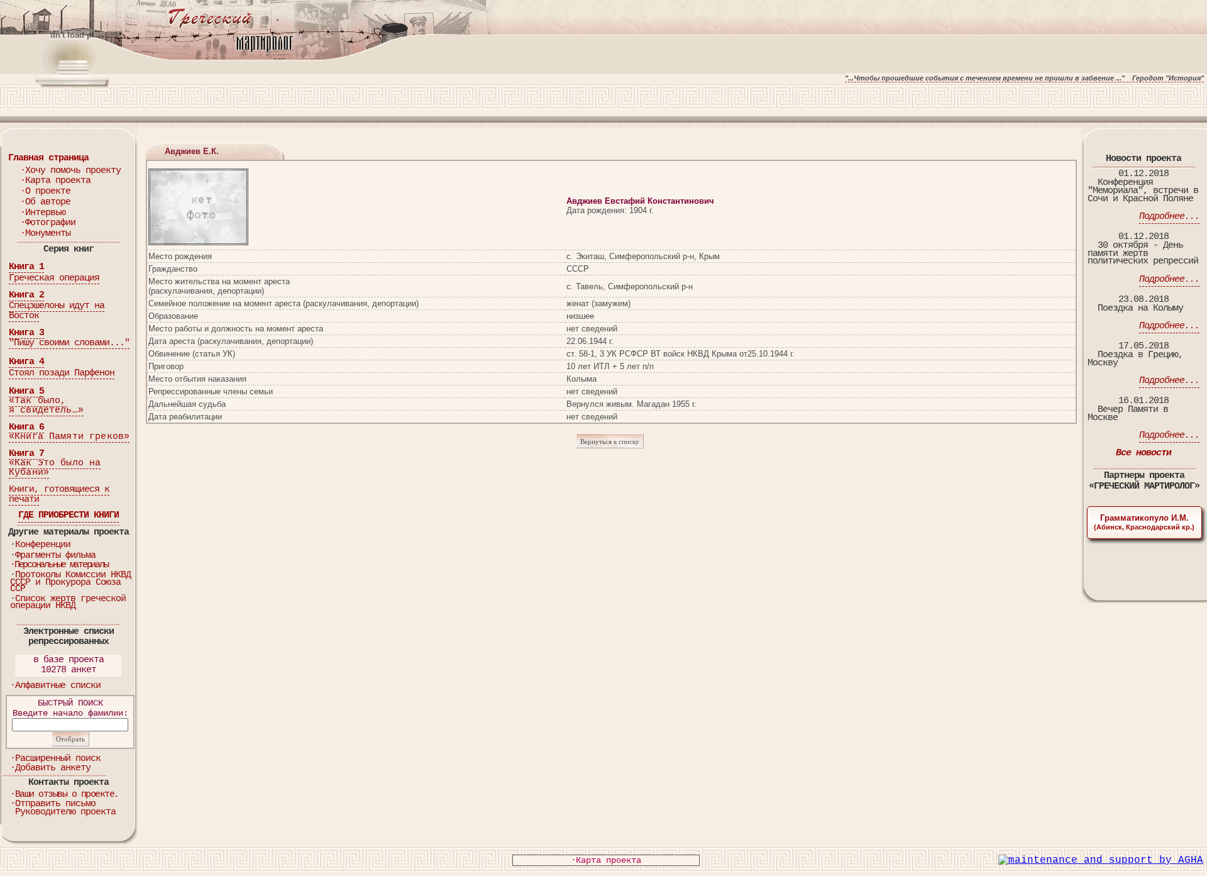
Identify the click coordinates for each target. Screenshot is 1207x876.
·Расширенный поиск (55, 758)
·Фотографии (47, 223)
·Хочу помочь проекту (70, 170)
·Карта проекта (55, 180)
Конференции (42, 545)
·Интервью (42, 213)
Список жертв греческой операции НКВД (68, 603)
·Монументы (45, 233)
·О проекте (45, 191)
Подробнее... (1169, 216)
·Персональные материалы (58, 565)
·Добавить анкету (50, 768)
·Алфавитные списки (55, 685)
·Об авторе (45, 202)
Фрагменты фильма (55, 555)
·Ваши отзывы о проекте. (64, 794)
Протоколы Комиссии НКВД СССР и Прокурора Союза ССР (70, 582)
